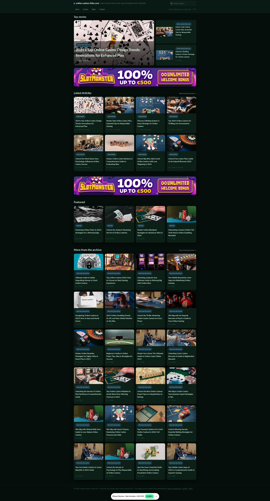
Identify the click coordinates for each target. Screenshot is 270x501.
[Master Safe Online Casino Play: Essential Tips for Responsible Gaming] (119, 115)
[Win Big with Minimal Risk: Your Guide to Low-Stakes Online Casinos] (88, 423)
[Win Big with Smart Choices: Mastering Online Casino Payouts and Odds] (119, 423)
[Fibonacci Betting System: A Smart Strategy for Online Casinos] (150, 115)
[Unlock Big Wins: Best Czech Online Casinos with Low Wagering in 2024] (150, 153)
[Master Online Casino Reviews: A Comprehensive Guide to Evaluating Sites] (119, 153)
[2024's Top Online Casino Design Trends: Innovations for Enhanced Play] (88, 115)
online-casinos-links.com (87, 3)
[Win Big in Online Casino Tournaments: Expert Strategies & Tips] (181, 385)
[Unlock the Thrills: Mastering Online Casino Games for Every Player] (150, 310)
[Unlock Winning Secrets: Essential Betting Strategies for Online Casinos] (181, 423)
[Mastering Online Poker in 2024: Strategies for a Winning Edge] (88, 224)
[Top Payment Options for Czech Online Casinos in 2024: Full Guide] (150, 423)
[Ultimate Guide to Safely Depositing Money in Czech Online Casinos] (88, 272)
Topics (94, 9)
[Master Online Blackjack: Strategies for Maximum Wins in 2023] (150, 224)
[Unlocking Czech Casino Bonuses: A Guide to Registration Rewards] (181, 348)
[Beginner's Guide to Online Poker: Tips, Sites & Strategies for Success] (119, 348)
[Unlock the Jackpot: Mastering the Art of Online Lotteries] (119, 224)
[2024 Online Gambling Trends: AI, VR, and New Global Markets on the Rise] (119, 310)
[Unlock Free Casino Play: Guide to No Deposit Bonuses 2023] (181, 153)
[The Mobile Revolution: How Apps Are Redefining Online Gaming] (181, 272)
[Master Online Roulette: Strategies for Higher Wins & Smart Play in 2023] (88, 348)
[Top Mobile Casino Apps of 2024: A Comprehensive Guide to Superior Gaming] (181, 461)
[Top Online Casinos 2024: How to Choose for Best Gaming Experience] (119, 272)
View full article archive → (187, 93)
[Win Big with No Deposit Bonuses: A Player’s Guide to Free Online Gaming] (181, 310)
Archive (85, 9)
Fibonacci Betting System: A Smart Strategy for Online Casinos (185, 54)
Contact (102, 9)
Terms (190, 489)
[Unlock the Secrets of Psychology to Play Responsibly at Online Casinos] (119, 461)
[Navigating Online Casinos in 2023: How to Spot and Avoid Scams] (88, 310)
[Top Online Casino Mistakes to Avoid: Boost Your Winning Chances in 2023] (119, 385)
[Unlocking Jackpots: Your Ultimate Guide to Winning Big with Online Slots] (150, 272)
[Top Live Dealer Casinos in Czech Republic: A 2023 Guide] (88, 461)
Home (77, 9)
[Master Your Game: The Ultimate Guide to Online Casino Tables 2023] (150, 348)
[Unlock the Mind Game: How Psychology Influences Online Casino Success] (88, 153)
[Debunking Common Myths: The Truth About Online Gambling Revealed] (181, 224)
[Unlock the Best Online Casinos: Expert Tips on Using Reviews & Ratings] (150, 385)
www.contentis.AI (174, 489)
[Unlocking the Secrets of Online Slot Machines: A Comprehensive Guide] (88, 385)
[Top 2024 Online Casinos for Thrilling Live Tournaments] (181, 115)
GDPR (184, 489)
